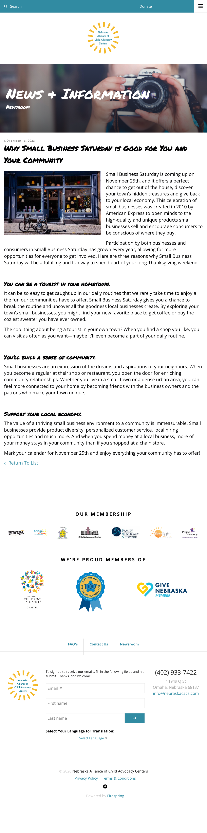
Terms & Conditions (119, 778)
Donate (145, 6)
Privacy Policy (86, 778)
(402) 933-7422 (176, 672)
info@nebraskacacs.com (176, 693)
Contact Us (99, 644)
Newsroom (129, 644)
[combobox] (31, 6)
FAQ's (73, 644)
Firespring (115, 795)
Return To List (22, 462)
